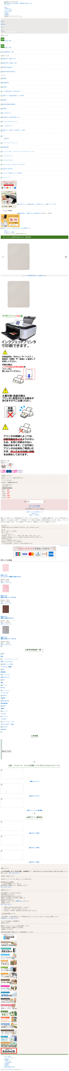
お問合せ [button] (6, 13)
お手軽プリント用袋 (9, 232)
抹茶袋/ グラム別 (5, 55)
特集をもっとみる (6, 751)
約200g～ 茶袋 (7, 47)
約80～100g (13, 63)
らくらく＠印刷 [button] (8, 10)
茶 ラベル (10, 125)
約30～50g (13, 58)
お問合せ (6, 1065)
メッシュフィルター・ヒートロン (26, 151)
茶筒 (5, 108)
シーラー (8, 177)
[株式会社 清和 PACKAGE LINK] (18, 2)
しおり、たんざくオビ (19, 164)
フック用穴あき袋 (15, 91)
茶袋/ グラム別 (4, 35)
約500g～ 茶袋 (10, 52)
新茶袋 (7, 82)
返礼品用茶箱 (12, 104)
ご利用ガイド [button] (7, 8)
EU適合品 (12, 71)
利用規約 (6, 1059)
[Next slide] (66, 257)
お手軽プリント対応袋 (18, 95)
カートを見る (7, 1056)
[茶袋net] (8, 2)
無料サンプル (39, 512)
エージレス (10, 155)
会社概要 (6, 1064)
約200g (10, 67)
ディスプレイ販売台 (17, 173)
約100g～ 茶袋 (7, 40)
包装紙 (7, 147)
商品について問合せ (34, 515)
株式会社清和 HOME (9, 1067)
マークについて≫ (64, 545)
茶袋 (5, 78)
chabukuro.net (10, 1069)
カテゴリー (3, 75)
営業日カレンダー (21, 901)
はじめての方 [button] (7, 11)
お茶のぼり (10, 168)
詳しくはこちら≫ (14, 873)
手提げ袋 (6, 138)
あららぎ (8, 113)
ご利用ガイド (7, 1061)
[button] (7, 4)
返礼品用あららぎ (15, 117)
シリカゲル (10, 160)
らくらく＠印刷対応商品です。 (30, 275)
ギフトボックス (13, 121)
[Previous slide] (3, 257)
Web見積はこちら (42, 275)
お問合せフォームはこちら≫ (9, 918)
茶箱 (5, 100)
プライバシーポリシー (9, 1057)
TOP (5, 230)
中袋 (5, 87)
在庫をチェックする (31, 512)
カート (2, 30)
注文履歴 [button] (6, 14)
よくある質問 (7, 1062)
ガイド (2, 27)
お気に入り (34, 513)
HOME (2, 21)
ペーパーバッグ (13, 142)
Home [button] (5, 7)
